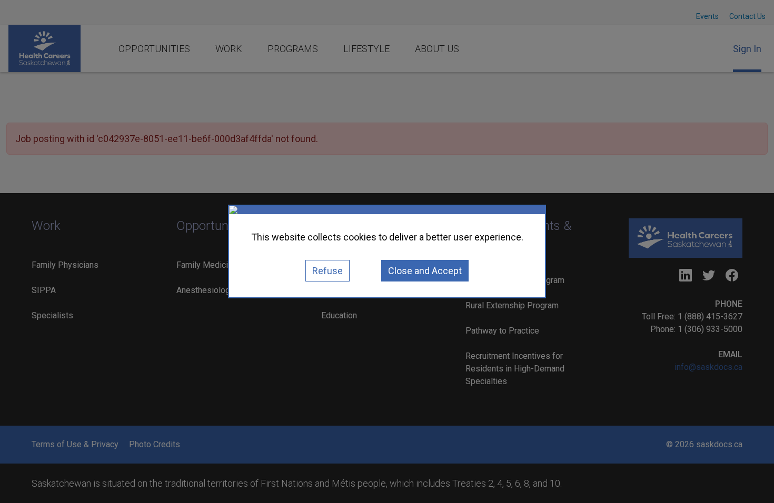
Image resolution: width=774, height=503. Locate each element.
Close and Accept (425, 270)
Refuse (327, 270)
